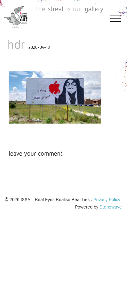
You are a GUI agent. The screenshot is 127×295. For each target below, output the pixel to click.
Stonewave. (111, 206)
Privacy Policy (106, 199)
